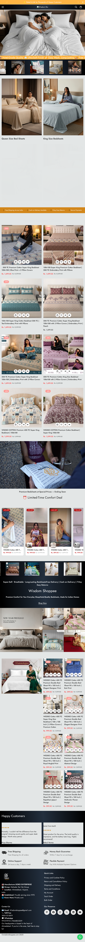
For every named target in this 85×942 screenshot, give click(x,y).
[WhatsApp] (80, 936)
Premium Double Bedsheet (56, 204)
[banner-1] (53, 619)
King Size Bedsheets (53, 138)
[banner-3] (53, 641)
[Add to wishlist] (20, 262)
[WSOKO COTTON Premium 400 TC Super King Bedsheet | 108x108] (22, 408)
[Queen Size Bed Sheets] (22, 107)
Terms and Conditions (52, 889)
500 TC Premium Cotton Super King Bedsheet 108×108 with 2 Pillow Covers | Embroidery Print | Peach (63, 323)
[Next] (78, 2)
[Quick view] (28, 262)
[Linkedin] (73, 912)
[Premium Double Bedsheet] (63, 172)
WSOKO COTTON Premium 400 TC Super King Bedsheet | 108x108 (20, 431)
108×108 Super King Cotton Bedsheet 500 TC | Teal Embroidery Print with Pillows (20, 322)
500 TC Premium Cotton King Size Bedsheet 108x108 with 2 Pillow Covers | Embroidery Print (62, 378)
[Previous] (6, 2)
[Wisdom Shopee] (42, 7)
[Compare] (24, 262)
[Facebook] (53, 912)
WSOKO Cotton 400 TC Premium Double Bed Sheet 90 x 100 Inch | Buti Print (73, 684)
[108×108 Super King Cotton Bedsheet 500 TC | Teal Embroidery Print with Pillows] (22, 298)
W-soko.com (18, 897)
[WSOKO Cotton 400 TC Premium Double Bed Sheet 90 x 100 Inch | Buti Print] (73, 668)
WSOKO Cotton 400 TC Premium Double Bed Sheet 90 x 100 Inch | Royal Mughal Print (52, 759)
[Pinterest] (46, 912)
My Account (48, 892)
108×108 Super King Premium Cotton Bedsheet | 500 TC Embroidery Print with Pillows (62, 268)
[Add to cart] (47, 674)
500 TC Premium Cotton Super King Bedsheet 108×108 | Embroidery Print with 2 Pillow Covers (21, 378)
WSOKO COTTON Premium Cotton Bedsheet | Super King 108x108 (61, 431)
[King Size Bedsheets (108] (63, 107)
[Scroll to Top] (80, 930)
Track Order (48, 896)
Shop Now (42, 603)
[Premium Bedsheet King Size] (22, 172)
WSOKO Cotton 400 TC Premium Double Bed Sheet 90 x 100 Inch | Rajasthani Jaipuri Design (52, 797)
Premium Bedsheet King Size (16, 204)
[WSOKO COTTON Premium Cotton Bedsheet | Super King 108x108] (63, 408)
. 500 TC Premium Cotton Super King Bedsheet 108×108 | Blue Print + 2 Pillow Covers (20, 268)
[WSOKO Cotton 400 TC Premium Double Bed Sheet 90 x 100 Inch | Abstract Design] (73, 743)
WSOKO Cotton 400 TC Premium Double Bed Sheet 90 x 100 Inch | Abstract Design (73, 759)
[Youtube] (80, 912)
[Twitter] (66, 912)
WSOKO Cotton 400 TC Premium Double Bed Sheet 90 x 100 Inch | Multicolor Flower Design (73, 797)
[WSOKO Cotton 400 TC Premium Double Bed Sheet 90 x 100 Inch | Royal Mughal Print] (53, 743)
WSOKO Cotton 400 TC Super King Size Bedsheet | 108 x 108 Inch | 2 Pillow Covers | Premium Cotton (52, 721)
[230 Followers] (60, 912)
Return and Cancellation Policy (55, 881)
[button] (80, 7)
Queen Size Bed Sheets (13, 138)
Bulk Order (48, 900)
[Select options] (16, 262)
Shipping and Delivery (52, 885)
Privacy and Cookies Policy (54, 877)
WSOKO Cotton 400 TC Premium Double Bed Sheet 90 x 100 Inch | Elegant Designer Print (52, 684)
